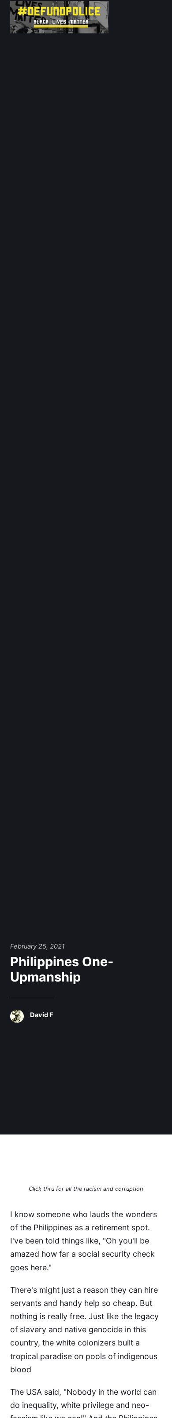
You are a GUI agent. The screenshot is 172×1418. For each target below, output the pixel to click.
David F (41, 1015)
